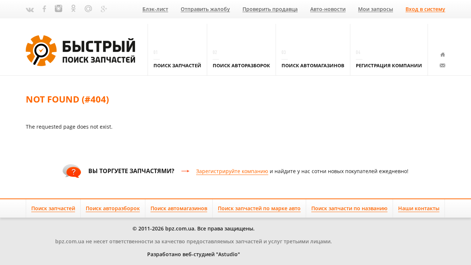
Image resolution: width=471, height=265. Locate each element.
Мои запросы (375, 9)
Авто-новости (328, 9)
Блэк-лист (155, 9)
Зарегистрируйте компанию (232, 171)
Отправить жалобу (205, 9)
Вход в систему (425, 9)
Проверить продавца (270, 9)
